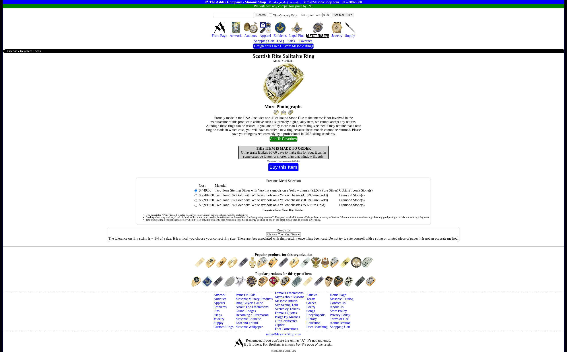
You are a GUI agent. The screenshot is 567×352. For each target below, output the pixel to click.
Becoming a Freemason (252, 315)
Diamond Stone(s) (352, 195)
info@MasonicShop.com (283, 334)
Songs (310, 311)
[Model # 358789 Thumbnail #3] (290, 112)
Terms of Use (339, 319)
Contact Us (338, 303)
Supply (218, 323)
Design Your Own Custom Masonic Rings (283, 46)
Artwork (219, 295)
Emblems (220, 307)
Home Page (338, 295)
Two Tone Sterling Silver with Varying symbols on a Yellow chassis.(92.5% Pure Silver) (276, 190)
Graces (311, 303)
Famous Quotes (286, 313)
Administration (340, 323)
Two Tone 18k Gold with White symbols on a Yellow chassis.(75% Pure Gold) (270, 205)
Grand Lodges (246, 311)
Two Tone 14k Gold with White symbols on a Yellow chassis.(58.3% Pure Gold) (271, 200)
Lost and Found (247, 323)
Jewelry (219, 319)
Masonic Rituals (286, 301)
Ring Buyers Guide (249, 303)
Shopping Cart (340, 327)
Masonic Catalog (341, 299)
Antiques (220, 299)
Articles (311, 295)
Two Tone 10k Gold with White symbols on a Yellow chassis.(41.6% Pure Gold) (271, 195)
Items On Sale (245, 295)
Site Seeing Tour (286, 305)
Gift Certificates (286, 321)
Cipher (279, 325)
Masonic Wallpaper (249, 327)
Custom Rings (223, 327)
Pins (216, 311)
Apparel (219, 303)
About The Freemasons (252, 307)
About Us (337, 307)
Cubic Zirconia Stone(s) (356, 190)
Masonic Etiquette (248, 319)
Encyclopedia (315, 315)
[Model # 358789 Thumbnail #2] (283, 112)
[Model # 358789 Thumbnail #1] (276, 112)
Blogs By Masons (287, 317)
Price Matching (317, 327)
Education (313, 323)
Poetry (310, 307)
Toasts (310, 299)
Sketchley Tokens (287, 309)
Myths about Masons (289, 297)
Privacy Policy (340, 315)
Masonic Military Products (254, 299)
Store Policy (338, 311)
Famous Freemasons (289, 293)
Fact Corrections (286, 329)
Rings (218, 315)
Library (311, 319)
